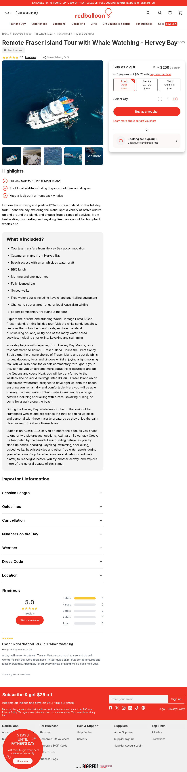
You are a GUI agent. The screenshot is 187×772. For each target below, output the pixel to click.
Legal (162, 708)
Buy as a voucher (147, 111)
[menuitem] (148, 12)
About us (45, 732)
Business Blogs (49, 758)
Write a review (29, 620)
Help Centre (84, 732)
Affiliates (157, 732)
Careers (82, 738)
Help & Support (87, 725)
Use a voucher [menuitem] (28, 13)
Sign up (176, 699)
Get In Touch (47, 752)
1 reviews (30, 57)
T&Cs (86, 709)
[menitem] (170, 12)
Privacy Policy (9, 712)
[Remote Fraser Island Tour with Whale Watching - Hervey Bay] (11, 156)
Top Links (158, 725)
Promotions (158, 738)
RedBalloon (10, 725)
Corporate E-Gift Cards (53, 745)
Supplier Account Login (128, 745)
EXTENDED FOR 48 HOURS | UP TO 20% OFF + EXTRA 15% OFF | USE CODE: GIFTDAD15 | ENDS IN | (93, 3)
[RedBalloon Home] (93, 12)
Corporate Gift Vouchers (54, 738)
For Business (49, 725)
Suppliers (121, 725)
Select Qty (120, 99)
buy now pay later (160, 74)
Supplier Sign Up (124, 738)
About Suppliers (123, 732)
